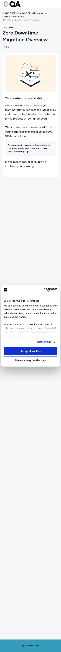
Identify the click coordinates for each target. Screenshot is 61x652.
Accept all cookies (31, 351)
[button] (55, 4)
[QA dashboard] (12, 4)
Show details (44, 341)
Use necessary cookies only (30, 360)
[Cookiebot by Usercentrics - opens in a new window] (43, 290)
